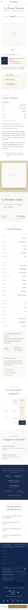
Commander (18, 606)
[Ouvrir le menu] (1, 2)
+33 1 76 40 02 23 (8, 571)
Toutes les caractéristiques (9, 120)
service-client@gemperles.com (8, 574)
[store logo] (14, 2)
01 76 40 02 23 (14, 87)
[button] (14, 517)
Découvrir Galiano (22, 423)
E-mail (20, 87)
